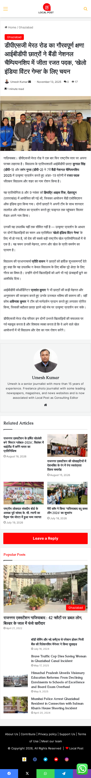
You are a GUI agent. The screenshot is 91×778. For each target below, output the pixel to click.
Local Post (76, 748)
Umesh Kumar (19, 81)
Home (11, 27)
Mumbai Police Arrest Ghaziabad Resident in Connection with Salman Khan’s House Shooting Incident (57, 703)
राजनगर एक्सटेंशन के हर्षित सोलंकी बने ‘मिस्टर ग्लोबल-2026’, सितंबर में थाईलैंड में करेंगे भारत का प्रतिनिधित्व (24, 444)
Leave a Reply (45, 538)
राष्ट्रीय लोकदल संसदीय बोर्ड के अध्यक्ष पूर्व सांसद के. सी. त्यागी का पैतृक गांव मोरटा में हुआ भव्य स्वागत (22, 513)
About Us (11, 734)
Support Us (67, 734)
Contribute (28, 734)
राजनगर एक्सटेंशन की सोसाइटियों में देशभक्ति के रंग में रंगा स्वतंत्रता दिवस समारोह (66, 465)
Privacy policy (47, 734)
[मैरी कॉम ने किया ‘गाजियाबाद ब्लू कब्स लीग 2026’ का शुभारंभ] (67, 493)
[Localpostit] (45, 8)
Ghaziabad (26, 27)
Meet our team (51, 741)
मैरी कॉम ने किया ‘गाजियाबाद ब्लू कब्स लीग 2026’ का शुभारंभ (67, 511)
